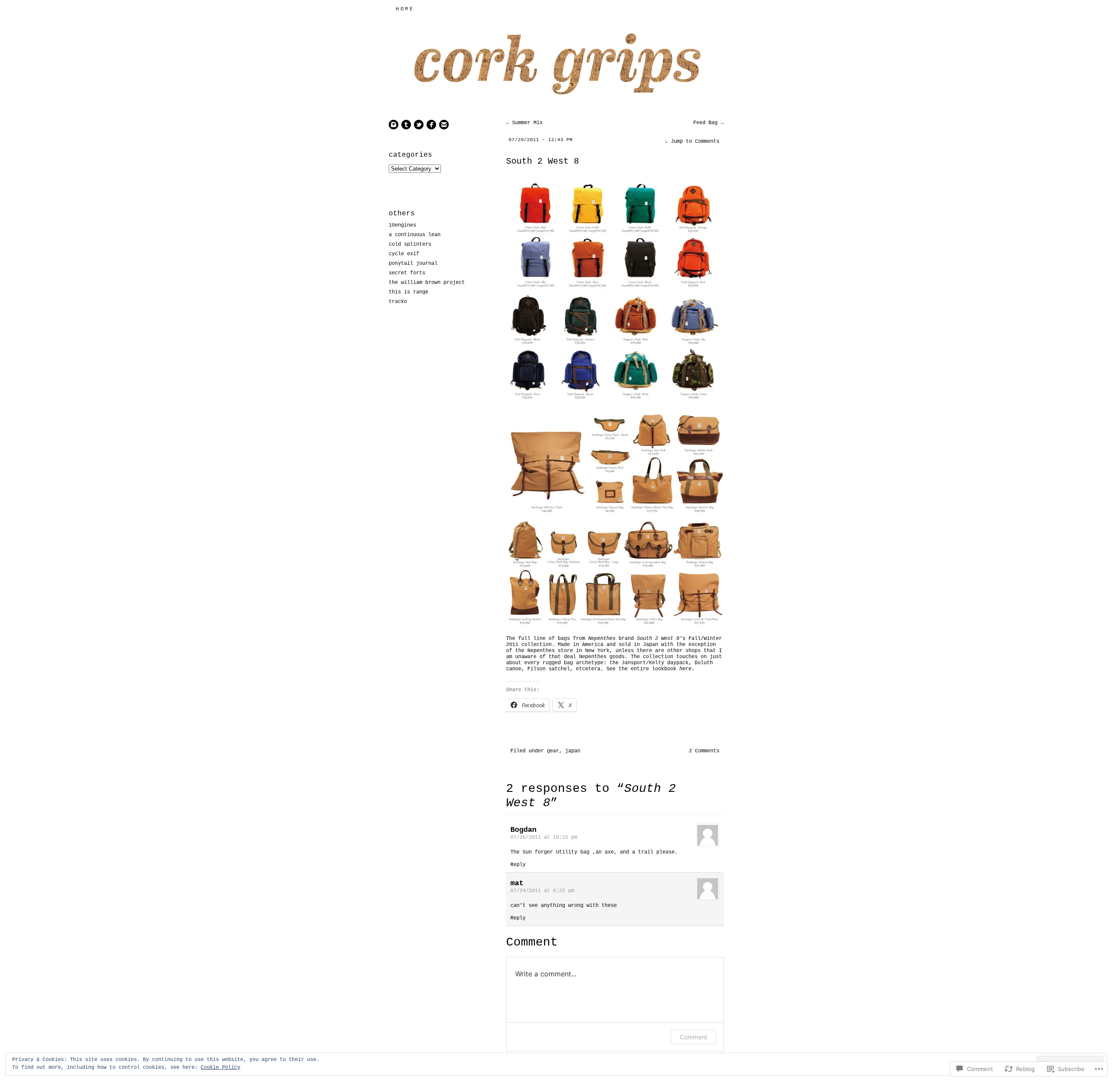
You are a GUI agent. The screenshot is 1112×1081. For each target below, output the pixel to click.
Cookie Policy (220, 1068)
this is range (408, 292)
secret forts (407, 273)
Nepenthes (602, 639)
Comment (693, 1037)
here (685, 669)
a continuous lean (414, 235)
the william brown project (427, 283)
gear (553, 751)
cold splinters (410, 244)
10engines (402, 225)
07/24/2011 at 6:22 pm (542, 891)
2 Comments (704, 751)
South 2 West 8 (542, 161)
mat (516, 883)
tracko (398, 302)
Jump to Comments (692, 141)
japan (572, 751)
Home (405, 9)
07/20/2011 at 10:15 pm (543, 837)
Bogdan (523, 830)
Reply (518, 865)
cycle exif (404, 254)
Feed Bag (708, 123)
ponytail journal (413, 263)
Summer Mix (524, 123)
